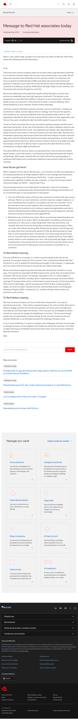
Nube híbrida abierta (19, 500)
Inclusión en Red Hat (7, 700)
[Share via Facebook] (12, 40)
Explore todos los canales (58, 441)
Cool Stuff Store (31, 700)
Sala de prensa (44, 656)
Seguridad (48, 500)
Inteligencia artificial (53, 462)
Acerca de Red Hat (7, 695)
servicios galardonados (21, 651)
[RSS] (72, 40)
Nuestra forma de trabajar (10, 660)
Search (70, 349)
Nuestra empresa (7, 656)
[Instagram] (75, 609)
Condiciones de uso (32, 710)
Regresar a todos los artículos (13, 51)
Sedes (3, 697)
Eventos (55, 695)
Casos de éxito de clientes (10, 664)
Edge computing (17, 536)
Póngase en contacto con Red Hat (36, 697)
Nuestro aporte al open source (49, 660)
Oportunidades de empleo (48, 668)
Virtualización (50, 568)
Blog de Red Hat (9, 12)
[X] (70, 609)
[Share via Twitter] (18, 40)
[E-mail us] (21, 40)
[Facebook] (65, 609)
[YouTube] (60, 609)
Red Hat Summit (57, 700)
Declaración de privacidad (9, 710)
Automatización (17, 462)
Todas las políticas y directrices (61, 710)
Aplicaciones (15, 569)
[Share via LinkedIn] (15, 40)
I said (42, 172)
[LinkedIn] (55, 609)
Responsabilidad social (47, 664)
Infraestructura (50, 536)
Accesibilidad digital (7, 713)
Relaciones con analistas (9, 668)
